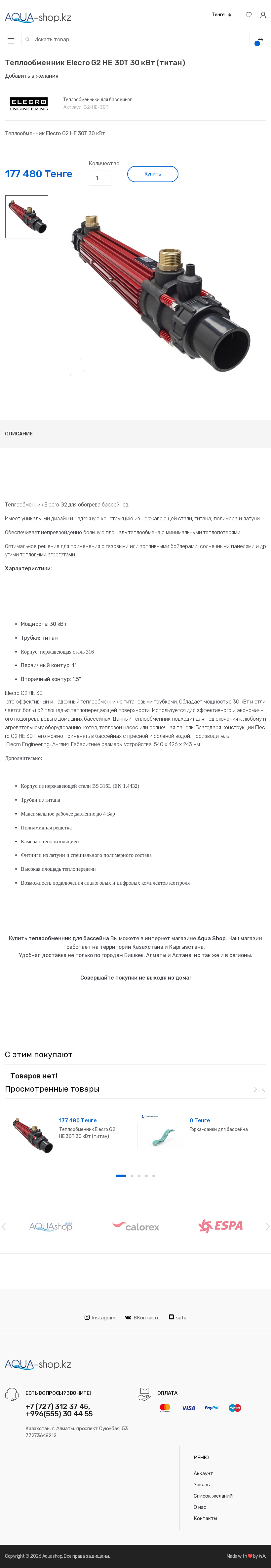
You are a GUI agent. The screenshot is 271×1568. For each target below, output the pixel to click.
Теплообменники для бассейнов (98, 99)
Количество (104, 163)
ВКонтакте (147, 1318)
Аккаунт (203, 1473)
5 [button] (153, 1176)
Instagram (103, 1318)
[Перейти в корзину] (262, 41)
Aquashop (52, 1556)
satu (181, 1318)
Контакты (205, 1518)
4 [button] (146, 1176)
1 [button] (121, 1176)
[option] (157, 294)
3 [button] (139, 1176)
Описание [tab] (19, 434)
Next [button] (267, 1226)
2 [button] (132, 1176)
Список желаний (213, 1496)
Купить (152, 174)
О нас (200, 1507)
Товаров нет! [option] (34, 1075)
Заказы (202, 1485)
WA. (262, 1556)
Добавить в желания (31, 76)
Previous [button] (3, 1226)
